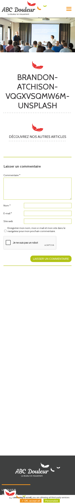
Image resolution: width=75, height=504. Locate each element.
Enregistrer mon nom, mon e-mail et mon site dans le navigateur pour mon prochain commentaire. (36, 229)
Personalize (51, 500)
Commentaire (11, 175)
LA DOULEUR (9, 489)
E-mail (7, 213)
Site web (8, 221)
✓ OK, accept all (31, 500)
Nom (7, 205)
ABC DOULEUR (10, 494)
